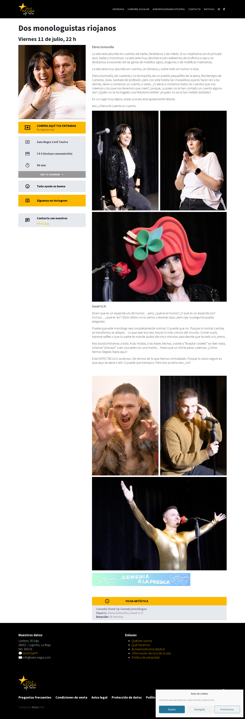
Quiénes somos (142, 641)
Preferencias (227, 709)
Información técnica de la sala (151, 653)
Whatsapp (43, 223)
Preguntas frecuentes (34, 697)
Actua (35, 707)
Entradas (118, 9)
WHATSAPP (30, 653)
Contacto (194, 9)
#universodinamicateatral (169, 9)
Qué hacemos (141, 645)
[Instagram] (219, 9)
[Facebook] (224, 9)
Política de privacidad (146, 657)
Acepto (172, 709)
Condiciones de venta (71, 697)
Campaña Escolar (138, 9)
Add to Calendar (50, 174)
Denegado (199, 709)
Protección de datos (127, 697)
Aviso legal (99, 697)
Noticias (209, 9)
